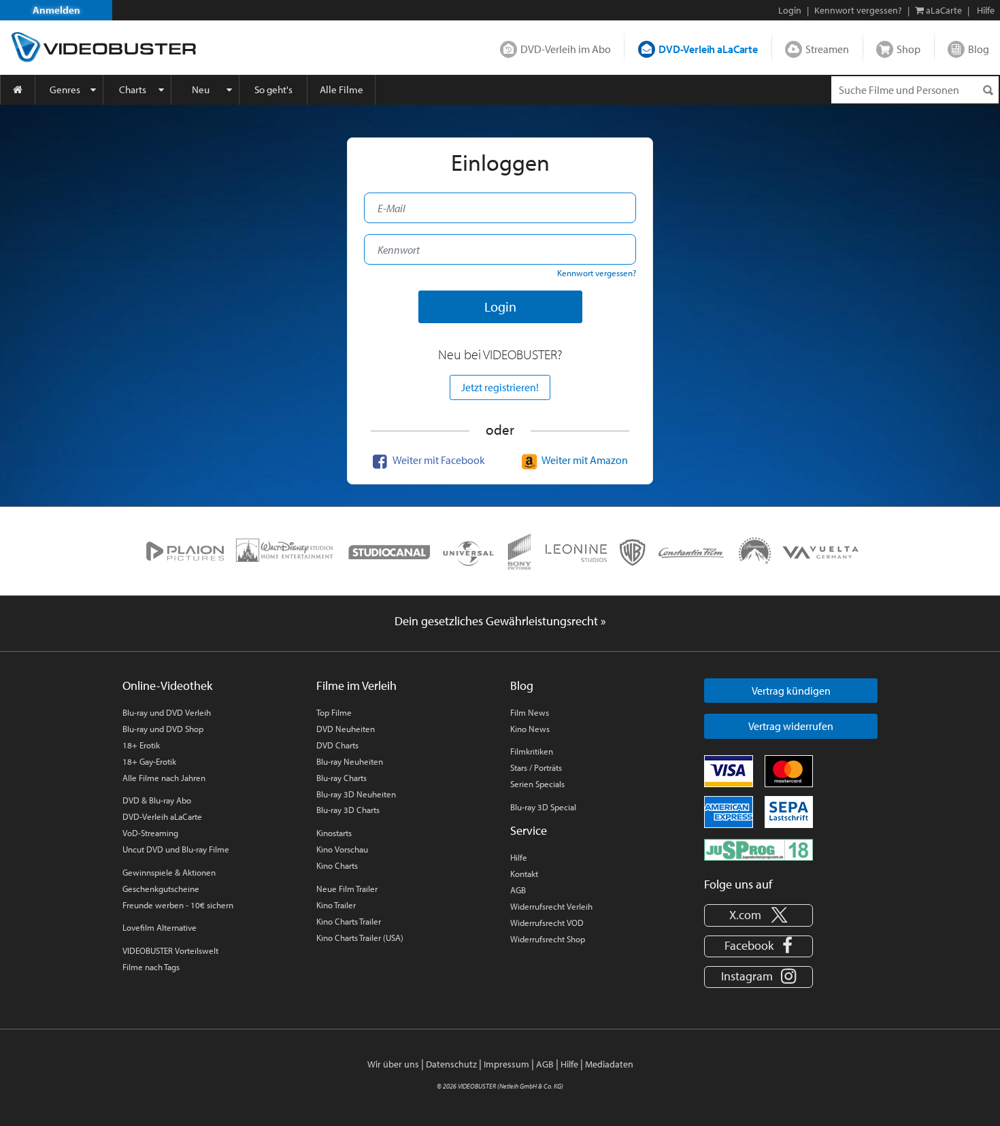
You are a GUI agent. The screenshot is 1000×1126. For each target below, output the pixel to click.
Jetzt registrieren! (500, 387)
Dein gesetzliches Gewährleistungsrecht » (500, 621)
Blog (978, 49)
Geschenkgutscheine (160, 888)
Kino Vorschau (342, 849)
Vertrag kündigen (791, 690)
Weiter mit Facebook (438, 460)
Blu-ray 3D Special (543, 806)
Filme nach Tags (151, 966)
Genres (65, 89)
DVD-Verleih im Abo (565, 49)
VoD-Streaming (150, 832)
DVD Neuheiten (345, 728)
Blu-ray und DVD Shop (162, 728)
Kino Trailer (336, 904)
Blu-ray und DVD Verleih (166, 712)
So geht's (273, 89)
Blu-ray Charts (341, 777)
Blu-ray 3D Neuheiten (356, 794)
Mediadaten (609, 1064)
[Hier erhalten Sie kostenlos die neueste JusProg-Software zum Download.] (758, 848)
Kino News (530, 728)
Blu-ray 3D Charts (348, 809)
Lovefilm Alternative (159, 927)
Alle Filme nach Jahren (163, 777)
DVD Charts (337, 745)
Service (528, 830)
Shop (908, 49)
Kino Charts (337, 865)
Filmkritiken (531, 751)
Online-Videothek (167, 685)
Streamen (827, 49)
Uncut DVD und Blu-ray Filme (175, 849)
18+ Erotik (141, 745)
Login (789, 10)
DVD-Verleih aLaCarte (708, 49)
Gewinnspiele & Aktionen (169, 872)
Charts (132, 89)
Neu (201, 89)
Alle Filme (341, 89)
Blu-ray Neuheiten (349, 761)
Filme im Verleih (356, 685)
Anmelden (56, 9)
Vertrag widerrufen (790, 726)
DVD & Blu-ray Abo (156, 800)
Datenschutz (451, 1064)
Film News (529, 712)
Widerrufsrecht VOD (547, 922)
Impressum (506, 1064)
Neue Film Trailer (347, 888)
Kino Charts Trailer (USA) (359, 937)
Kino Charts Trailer (348, 921)
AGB (518, 889)
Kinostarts (334, 832)
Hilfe (518, 857)
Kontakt (524, 873)
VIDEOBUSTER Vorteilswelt (170, 950)
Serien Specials (537, 783)
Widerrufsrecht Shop (547, 938)
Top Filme (334, 712)
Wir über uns (393, 1064)
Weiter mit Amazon (584, 460)
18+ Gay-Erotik (149, 761)
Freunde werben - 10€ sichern (177, 904)
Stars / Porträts (536, 767)
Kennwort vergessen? (858, 10)
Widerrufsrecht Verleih (551, 906)
